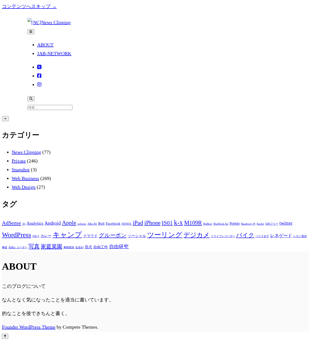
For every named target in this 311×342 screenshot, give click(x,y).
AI (23, 223)
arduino (82, 223)
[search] (31, 98)
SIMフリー (271, 223)
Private (19, 160)
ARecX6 (92, 223)
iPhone (152, 222)
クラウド (90, 236)
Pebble (235, 223)
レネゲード (281, 235)
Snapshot (21, 169)
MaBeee (207, 223)
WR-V (35, 236)
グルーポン (113, 235)
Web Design (23, 187)
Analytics (34, 223)
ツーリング (164, 235)
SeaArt (260, 223)
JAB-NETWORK (54, 53)
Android (52, 223)
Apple (69, 222)
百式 (88, 247)
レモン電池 (300, 236)
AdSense (11, 223)
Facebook (113, 223)
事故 (4, 247)
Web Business (25, 178)
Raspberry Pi (248, 223)
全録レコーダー (18, 247)
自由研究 (119, 246)
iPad (138, 222)
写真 (34, 246)
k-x (178, 222)
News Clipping (26, 152)
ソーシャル (137, 236)
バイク (245, 235)
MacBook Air (220, 223)
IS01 (167, 223)
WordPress (16, 235)
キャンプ (67, 235)
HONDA (126, 223)
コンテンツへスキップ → (29, 6)
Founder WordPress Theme (28, 327)
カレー (46, 236)
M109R (193, 222)
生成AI (79, 247)
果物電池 (68, 247)
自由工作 (100, 247)
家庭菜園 (51, 246)
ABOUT (45, 44)
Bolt (101, 223)
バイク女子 (262, 236)
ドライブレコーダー (223, 236)
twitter (286, 223)
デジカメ (196, 235)
